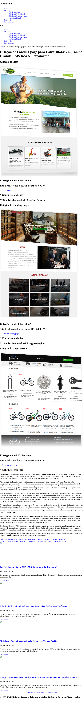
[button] (41, 26)
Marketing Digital (15, 18)
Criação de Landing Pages (18, 16)
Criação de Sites (14, 12)
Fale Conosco (9, 22)
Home (6, 8)
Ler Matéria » (4, 581)
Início (2, 47)
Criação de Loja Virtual (17, 14)
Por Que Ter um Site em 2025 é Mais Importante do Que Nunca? (28, 567)
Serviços (7, 10)
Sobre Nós (8, 20)
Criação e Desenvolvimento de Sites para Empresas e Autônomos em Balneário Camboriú (39, 677)
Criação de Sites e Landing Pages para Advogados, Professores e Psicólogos (33, 606)
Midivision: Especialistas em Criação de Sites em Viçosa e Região (28, 641)
